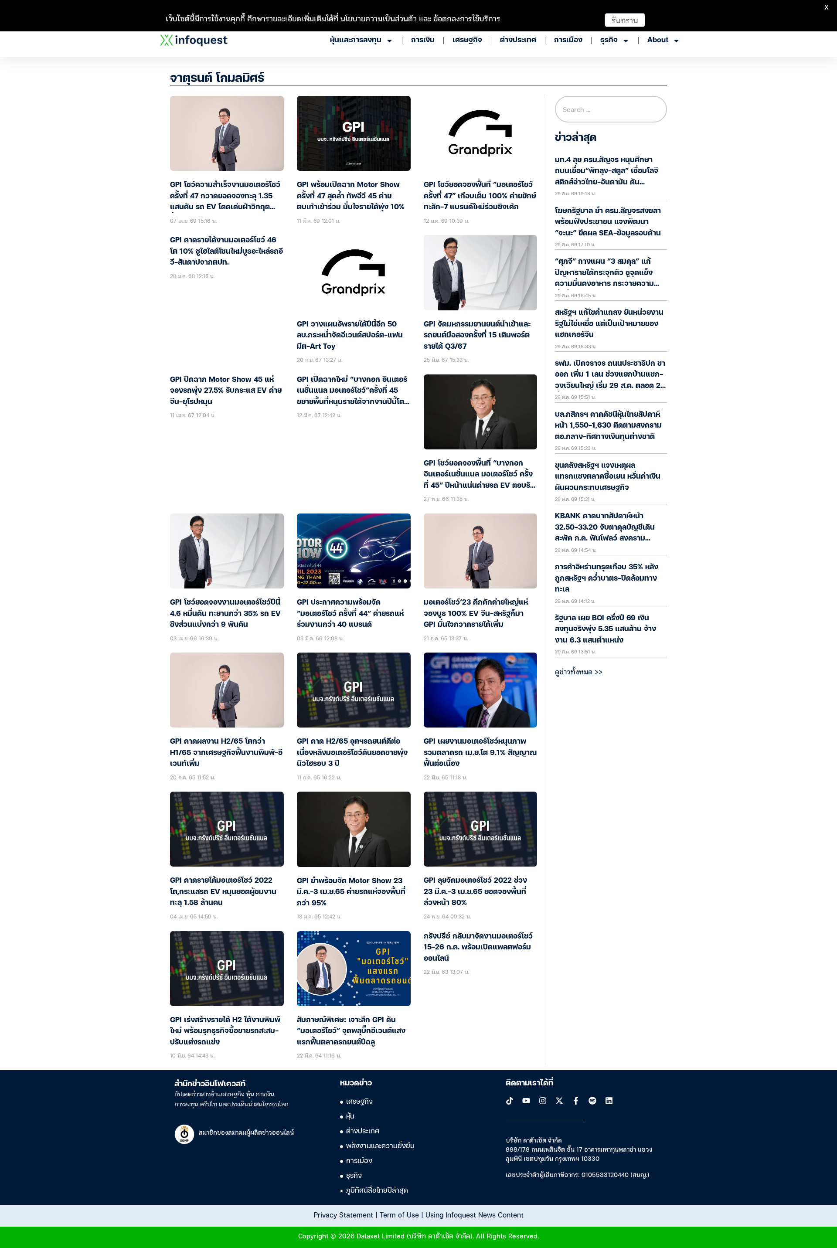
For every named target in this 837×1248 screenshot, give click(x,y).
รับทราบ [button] (625, 20)
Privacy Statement (343, 1214)
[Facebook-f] (576, 1101)
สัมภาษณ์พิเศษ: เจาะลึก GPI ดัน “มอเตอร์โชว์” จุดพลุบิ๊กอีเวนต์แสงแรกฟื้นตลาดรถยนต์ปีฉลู (351, 1031)
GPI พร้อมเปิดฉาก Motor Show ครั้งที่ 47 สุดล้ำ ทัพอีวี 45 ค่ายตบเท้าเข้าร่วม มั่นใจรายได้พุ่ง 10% (351, 196)
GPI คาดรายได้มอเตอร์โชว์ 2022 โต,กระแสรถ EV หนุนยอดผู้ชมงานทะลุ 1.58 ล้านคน (223, 891)
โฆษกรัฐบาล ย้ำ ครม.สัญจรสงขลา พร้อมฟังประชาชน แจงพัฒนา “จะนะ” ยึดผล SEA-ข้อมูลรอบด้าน (608, 222)
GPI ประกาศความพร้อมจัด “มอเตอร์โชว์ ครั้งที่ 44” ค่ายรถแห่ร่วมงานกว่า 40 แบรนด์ (350, 613)
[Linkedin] (609, 1101)
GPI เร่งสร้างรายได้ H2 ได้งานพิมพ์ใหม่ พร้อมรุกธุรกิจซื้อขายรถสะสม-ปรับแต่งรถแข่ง (225, 1031)
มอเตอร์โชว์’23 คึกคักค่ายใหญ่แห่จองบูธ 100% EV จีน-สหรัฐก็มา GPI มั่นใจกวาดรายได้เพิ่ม (476, 613)
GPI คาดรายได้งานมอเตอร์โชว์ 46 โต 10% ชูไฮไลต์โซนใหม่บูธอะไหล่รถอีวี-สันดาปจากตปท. (226, 251)
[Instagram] (543, 1101)
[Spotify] (592, 1101)
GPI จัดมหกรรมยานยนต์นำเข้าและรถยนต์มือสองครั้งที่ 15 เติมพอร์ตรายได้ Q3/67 (477, 335)
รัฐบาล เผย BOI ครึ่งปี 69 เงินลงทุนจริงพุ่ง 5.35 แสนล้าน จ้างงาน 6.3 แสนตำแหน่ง (605, 629)
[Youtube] (526, 1101)
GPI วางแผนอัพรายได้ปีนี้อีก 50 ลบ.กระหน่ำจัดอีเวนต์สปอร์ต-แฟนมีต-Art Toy (350, 335)
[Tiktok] (510, 1101)
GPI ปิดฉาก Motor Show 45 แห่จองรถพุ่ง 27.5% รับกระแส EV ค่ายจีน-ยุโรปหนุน (226, 391)
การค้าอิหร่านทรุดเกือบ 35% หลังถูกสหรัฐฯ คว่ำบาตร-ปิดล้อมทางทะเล (606, 578)
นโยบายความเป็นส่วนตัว (378, 18)
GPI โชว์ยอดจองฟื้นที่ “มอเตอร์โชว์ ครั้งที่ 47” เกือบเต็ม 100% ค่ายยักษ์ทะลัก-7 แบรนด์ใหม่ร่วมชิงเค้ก (480, 196)
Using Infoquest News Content (474, 1214)
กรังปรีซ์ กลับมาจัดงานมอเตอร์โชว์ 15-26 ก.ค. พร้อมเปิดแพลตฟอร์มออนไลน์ (478, 947)
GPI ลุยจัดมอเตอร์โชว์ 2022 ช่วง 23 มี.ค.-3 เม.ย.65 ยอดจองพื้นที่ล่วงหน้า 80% (475, 891)
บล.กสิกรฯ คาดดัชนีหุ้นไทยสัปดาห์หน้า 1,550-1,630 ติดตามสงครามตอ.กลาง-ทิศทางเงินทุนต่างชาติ (608, 425)
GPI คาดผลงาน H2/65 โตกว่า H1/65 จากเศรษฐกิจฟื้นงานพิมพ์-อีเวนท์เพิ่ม (226, 752)
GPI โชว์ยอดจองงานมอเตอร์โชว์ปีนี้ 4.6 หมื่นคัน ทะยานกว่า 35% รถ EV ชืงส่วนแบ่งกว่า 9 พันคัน (225, 613)
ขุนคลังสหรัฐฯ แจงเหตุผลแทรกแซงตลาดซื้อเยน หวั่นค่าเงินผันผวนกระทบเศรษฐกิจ (607, 476)
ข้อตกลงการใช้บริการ (466, 18)
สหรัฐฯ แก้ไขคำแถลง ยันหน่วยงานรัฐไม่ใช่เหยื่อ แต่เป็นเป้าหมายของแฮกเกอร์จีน (609, 323)
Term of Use (399, 1214)
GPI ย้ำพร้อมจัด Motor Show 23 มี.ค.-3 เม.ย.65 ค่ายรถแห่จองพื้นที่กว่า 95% (351, 892)
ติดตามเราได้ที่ (529, 1083)
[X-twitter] (559, 1101)
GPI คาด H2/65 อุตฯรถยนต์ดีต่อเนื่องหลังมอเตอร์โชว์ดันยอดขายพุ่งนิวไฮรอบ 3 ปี (352, 752)
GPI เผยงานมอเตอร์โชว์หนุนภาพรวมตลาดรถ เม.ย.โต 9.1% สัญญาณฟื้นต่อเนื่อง (480, 752)
